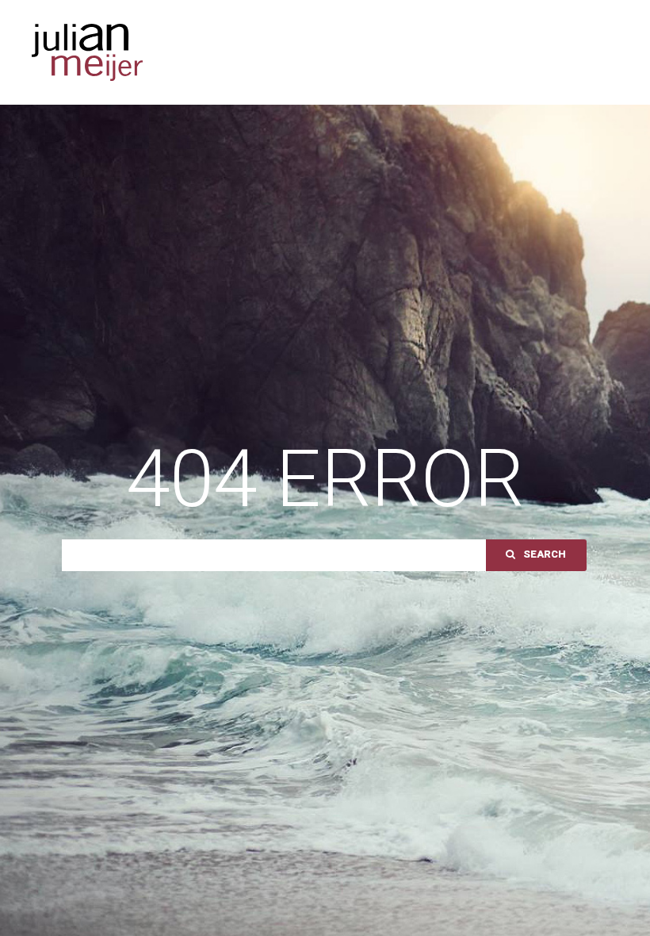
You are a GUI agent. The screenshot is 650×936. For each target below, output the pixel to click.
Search (544, 554)
